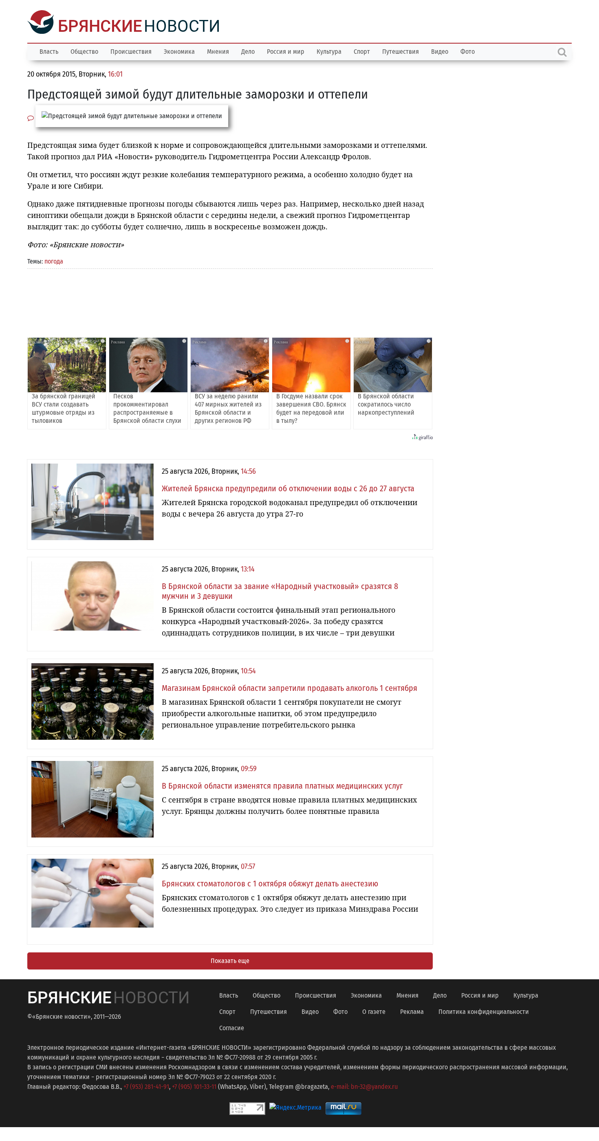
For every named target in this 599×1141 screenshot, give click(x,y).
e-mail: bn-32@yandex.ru (364, 1086)
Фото (467, 51)
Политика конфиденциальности (483, 1011)
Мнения (218, 51)
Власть (49, 51)
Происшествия (131, 51)
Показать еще (230, 960)
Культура (329, 51)
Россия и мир (285, 51)
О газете (373, 1011)
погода (53, 260)
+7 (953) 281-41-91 (146, 1086)
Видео (439, 51)
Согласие (231, 1027)
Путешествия (400, 51)
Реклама (412, 1011)
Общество (84, 51)
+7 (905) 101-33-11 (194, 1086)
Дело (248, 51)
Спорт (362, 51)
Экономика (179, 51)
